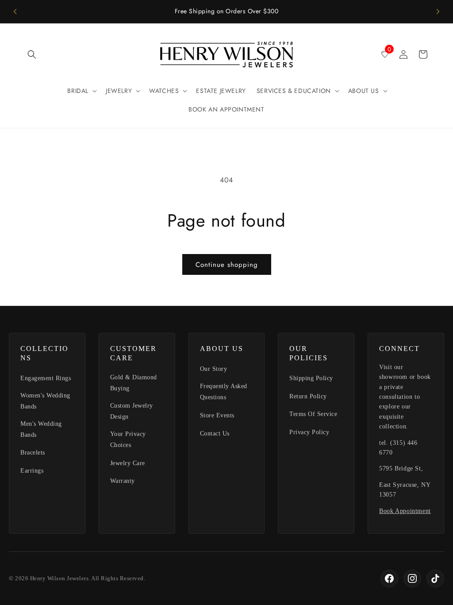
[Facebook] (389, 578)
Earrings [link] (31, 470)
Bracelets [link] (32, 452)
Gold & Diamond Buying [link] (133, 383)
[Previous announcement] (15, 11)
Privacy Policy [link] (309, 432)
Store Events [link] (217, 415)
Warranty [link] (122, 481)
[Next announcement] (438, 11)
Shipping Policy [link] (311, 378)
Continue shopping (227, 265)
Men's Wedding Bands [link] (41, 429)
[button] (32, 54)
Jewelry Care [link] (127, 463)
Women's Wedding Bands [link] (45, 401)
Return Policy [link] (308, 396)
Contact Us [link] (215, 433)
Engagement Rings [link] (45, 378)
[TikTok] (435, 578)
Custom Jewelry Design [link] (131, 411)
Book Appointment (405, 511)
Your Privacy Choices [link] (128, 439)
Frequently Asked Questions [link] (223, 392)
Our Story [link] (213, 369)
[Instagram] (412, 578)
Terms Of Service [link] (313, 414)
